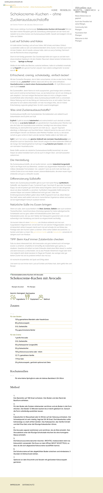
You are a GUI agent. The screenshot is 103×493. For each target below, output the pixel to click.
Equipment (34, 299)
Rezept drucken (18, 287)
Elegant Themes (22, 490)
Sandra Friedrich (18, 24)
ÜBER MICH (90, 10)
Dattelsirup (34, 222)
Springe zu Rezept (26, 61)
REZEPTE (77, 10)
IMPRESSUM (15, 485)
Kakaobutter (57, 232)
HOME (54, 10)
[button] (11, 314)
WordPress (38, 490)
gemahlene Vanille (40, 232)
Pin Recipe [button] (31, 287)
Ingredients (20, 299)
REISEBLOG (65, 10)
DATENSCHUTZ (28, 485)
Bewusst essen (38, 24)
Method (47, 299)
